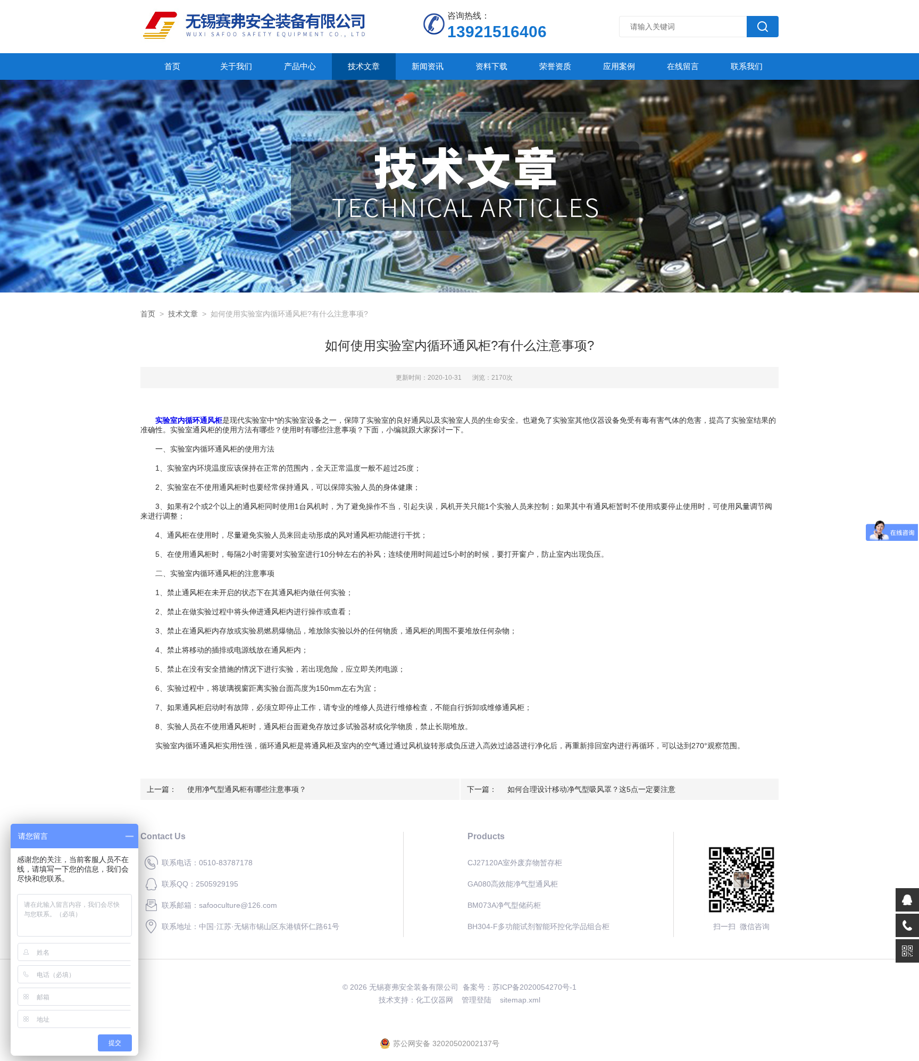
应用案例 (619, 66)
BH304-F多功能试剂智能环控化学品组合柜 (538, 926)
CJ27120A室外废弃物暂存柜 (514, 862)
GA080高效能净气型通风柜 (512, 884)
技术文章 (364, 66)
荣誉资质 (555, 66)
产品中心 (300, 66)
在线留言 (683, 66)
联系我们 (747, 66)
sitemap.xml (520, 1000)
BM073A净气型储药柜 (504, 905)
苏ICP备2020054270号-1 (534, 987)
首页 (172, 66)
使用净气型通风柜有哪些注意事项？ (246, 789)
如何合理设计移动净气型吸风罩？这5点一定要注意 (591, 789)
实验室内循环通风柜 (188, 420)
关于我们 (236, 66)
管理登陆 (476, 1000)
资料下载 (491, 66)
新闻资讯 (428, 66)
